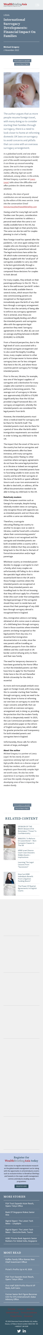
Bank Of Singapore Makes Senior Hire (20, 1213)
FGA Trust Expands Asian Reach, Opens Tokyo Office (19, 1204)
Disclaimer (28, 1316)
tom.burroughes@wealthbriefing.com (20, 206)
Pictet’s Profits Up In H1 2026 (18, 1269)
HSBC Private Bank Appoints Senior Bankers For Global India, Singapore (21, 1239)
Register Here (21, 1186)
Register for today (21, 1159)
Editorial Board (12, 1312)
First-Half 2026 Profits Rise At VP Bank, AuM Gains (20, 1286)
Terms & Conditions (29, 1312)
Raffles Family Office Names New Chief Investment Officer (20, 1260)
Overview (11, 1309)
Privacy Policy (16, 1316)
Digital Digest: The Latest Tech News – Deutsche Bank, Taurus (19, 1231)
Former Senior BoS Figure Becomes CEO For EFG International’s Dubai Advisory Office (21, 1297)
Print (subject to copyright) (22, 60)
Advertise (30, 1309)
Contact (21, 1309)
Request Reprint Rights (22, 64)
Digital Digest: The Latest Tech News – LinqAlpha (19, 1222)
